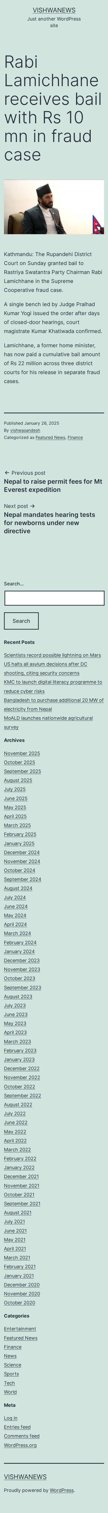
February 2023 (20, 1050)
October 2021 (19, 1194)
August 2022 (18, 1104)
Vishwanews (54, 10)
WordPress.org (20, 1445)
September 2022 (22, 1095)
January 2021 (19, 1276)
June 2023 (16, 1014)
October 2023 (19, 978)
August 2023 (18, 996)
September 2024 (22, 879)
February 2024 (20, 942)
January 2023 (19, 1059)
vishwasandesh (25, 430)
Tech (9, 1383)
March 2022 (17, 1149)
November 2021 (21, 1185)
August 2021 (17, 1212)
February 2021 (20, 1266)
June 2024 (16, 906)
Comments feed (22, 1436)
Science (12, 1365)
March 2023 (17, 1041)
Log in (11, 1418)
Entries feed (17, 1427)
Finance (75, 437)
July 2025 (15, 789)
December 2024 (22, 852)
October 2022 (19, 1086)
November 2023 (22, 969)
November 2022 (22, 1077)
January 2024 (19, 951)
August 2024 (18, 888)
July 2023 (15, 1005)
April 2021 (15, 1248)
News (10, 1356)
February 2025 (20, 834)
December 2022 (22, 1068)
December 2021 (21, 1176)
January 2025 (19, 843)
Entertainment (20, 1328)
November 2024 (22, 861)
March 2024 (17, 933)
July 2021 (14, 1221)
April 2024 (15, 924)
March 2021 (17, 1257)
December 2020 (22, 1284)
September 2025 (22, 771)
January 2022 (19, 1167)
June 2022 (16, 1122)
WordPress (62, 1490)
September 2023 (22, 987)
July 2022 (15, 1113)
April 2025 (15, 816)
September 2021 (22, 1203)
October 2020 (19, 1302)
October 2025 (19, 762)
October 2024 (19, 870)
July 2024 (15, 897)
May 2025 (15, 807)
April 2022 (15, 1140)
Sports (11, 1374)
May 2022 (15, 1131)
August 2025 (18, 780)
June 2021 (15, 1230)
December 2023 (22, 960)
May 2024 (15, 915)
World (10, 1392)
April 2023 (15, 1032)
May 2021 (14, 1239)
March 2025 (17, 825)
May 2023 (15, 1023)
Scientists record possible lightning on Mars (52, 655)
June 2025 (16, 798)
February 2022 (20, 1158)
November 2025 (22, 753)
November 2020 (22, 1293)
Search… (14, 583)
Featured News (50, 437)
